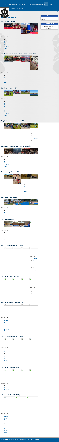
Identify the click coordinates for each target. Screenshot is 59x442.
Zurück (34, 260)
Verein (51, 4)
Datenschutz (20, 8)
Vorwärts (6, 46)
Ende (5, 48)
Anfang (35, 258)
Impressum (12, 8)
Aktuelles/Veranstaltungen (10, 4)
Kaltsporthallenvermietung (35, 4)
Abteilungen (22, 4)
